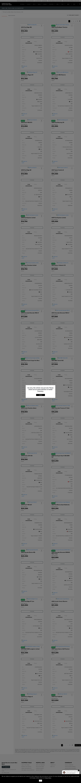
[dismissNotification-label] (78, 770)
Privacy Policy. (48, 777)
